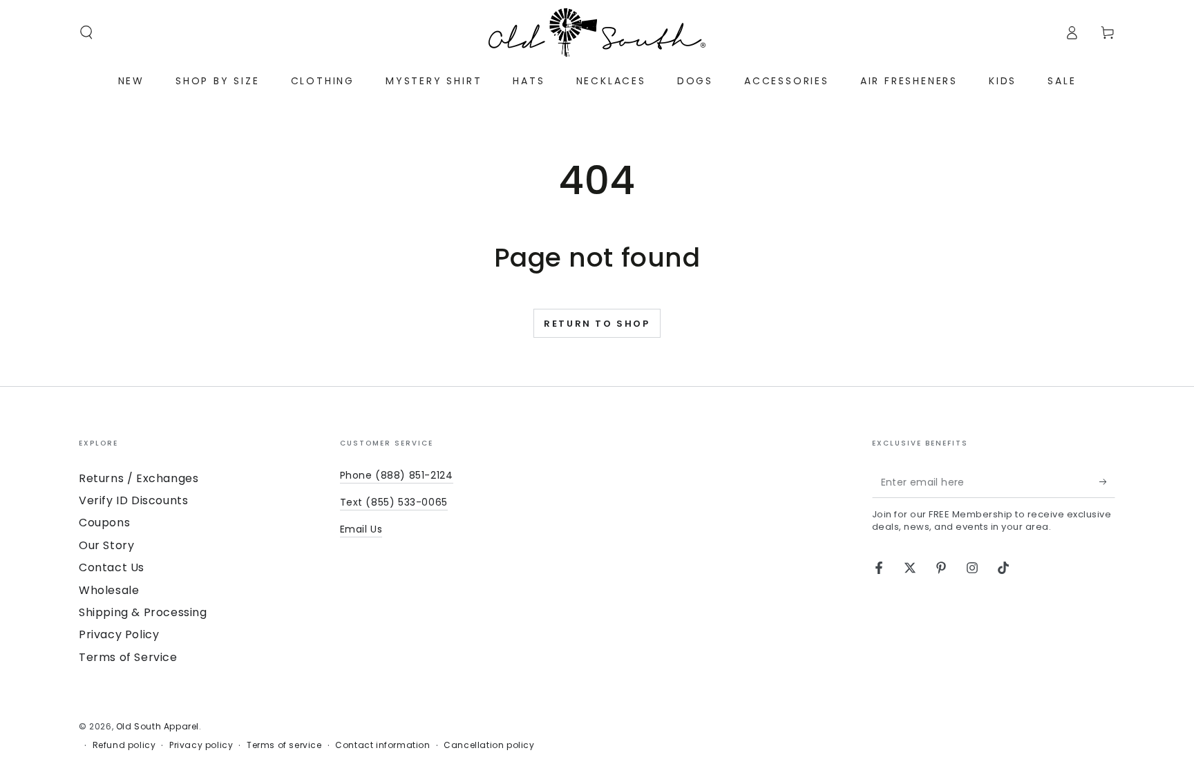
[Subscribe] (1107, 482)
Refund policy (124, 745)
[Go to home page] (597, 32)
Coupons (104, 522)
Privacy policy (201, 745)
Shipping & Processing (143, 612)
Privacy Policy (119, 634)
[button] (86, 32)
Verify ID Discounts (133, 500)
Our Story (106, 545)
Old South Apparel (157, 726)
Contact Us (111, 567)
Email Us (361, 529)
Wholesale (109, 590)
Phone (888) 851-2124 (396, 475)
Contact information (382, 745)
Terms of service (284, 745)
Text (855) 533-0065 (394, 502)
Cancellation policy (489, 745)
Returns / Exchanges (138, 478)
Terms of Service (128, 657)
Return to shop (597, 323)
